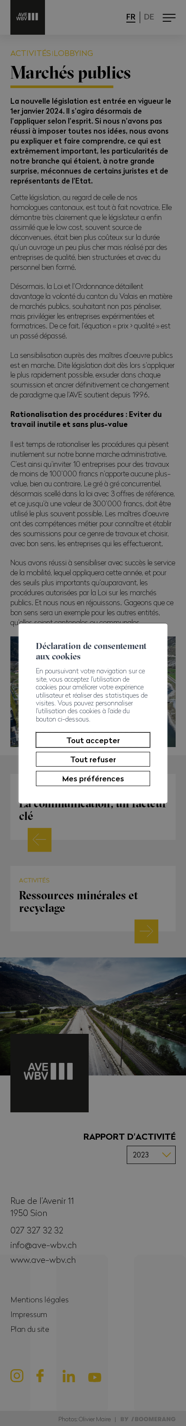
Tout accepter (93, 740)
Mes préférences (93, 778)
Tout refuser (93, 759)
